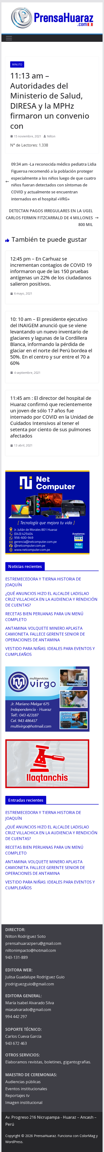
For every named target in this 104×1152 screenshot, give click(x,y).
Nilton (51, 136)
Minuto (17, 64)
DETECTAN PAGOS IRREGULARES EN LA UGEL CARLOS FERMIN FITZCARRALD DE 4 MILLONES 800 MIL (49, 217)
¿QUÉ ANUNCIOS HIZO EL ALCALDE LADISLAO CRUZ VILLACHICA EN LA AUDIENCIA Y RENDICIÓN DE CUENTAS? (51, 599)
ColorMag (87, 1135)
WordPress (13, 1141)
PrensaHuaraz (45, 1135)
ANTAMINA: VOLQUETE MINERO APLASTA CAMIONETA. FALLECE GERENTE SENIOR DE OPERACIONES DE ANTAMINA (45, 634)
